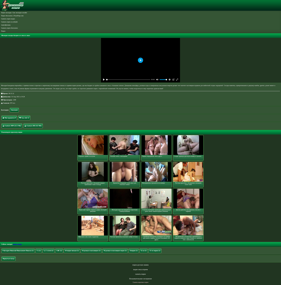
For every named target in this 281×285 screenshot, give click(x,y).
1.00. (59, 251)
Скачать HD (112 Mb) (34, 126)
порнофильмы (5, 25)
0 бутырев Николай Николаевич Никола (18, 251)
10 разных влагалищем (91, 251)
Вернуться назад (8, 259)
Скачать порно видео (8, 19)
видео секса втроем (140, 269)
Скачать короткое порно (140, 282)
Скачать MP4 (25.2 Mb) (12, 126)
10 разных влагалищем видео (115, 251)
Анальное (14, 110)
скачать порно (140, 274)
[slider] (128, 80)
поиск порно (17, 244)
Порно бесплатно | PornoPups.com (12, 16)
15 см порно (155, 251)
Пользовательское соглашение (140, 279)
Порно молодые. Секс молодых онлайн (14, 12)
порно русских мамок (140, 265)
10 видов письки (72, 251)
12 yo (144, 251)
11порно (134, 251)
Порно (3, 31)
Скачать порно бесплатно (9, 28)
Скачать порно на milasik (9, 22)
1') (39, 251)
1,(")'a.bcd (48, 251)
